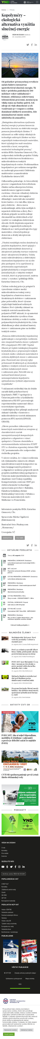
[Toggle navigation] (37, 2)
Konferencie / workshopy (10, 932)
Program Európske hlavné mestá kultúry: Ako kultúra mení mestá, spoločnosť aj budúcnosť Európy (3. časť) (25, 691)
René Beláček (26, 697)
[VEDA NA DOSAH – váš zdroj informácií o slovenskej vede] (8, 2)
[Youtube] (3, 866)
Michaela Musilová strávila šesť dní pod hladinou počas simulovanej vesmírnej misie (24, 678)
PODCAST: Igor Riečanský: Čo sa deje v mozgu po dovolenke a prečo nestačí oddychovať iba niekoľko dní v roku (25, 665)
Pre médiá (5, 853)
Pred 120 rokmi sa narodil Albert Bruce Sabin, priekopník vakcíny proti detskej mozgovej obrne (25, 651)
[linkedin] (36, 44)
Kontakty (4, 850)
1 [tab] (12, 964)
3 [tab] (18, 964)
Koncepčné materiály (8, 901)
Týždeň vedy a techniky (9, 923)
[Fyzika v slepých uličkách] (10, 951)
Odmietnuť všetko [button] (26, 1030)
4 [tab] (22, 964)
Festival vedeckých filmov (10, 915)
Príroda (12, 10)
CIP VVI (4, 898)
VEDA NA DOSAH (18, 35)
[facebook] (32, 44)
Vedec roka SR (6, 921)
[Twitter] (11, 866)
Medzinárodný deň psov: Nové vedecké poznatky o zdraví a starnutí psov (24, 639)
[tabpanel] (11, 951)
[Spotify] (7, 866)
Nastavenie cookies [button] (10, 1030)
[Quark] (29, 951)
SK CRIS (4, 895)
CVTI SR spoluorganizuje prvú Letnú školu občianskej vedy (20, 776)
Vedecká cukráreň (7, 912)
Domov (4, 10)
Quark (3, 892)
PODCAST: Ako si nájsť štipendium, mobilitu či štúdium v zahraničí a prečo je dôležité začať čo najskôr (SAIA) (19, 739)
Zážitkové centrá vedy (9, 889)
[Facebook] (15, 866)
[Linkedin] (23, 866)
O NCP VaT (5, 884)
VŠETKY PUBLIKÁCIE (20, 967)
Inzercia (4, 856)
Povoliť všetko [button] (8, 1034)
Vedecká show (6, 929)
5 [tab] (25, 964)
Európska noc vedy (8, 926)
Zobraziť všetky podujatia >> (20, 625)
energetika (7, 538)
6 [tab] (28, 964)
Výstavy (4, 918)
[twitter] (28, 44)
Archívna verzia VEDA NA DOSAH (13, 874)
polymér (19, 538)
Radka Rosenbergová (28, 656)
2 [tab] (15, 964)
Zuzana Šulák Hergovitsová (30, 644)
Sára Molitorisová (27, 671)
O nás (3, 848)
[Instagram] (19, 866)
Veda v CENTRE (7, 909)
